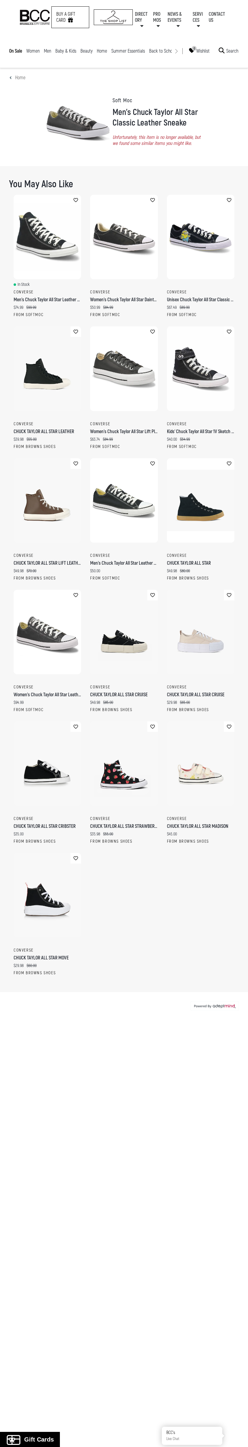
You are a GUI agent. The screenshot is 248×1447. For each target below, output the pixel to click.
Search (232, 51)
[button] (236, 1435)
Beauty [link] (86, 51)
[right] (176, 51)
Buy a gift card (65, 17)
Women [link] (33, 51)
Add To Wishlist (75, 200)
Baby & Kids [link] (65, 51)
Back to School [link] (162, 51)
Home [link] (102, 51)
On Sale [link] (15, 51)
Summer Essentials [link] (128, 51)
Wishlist (203, 51)
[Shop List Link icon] (113, 17)
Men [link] (47, 51)
